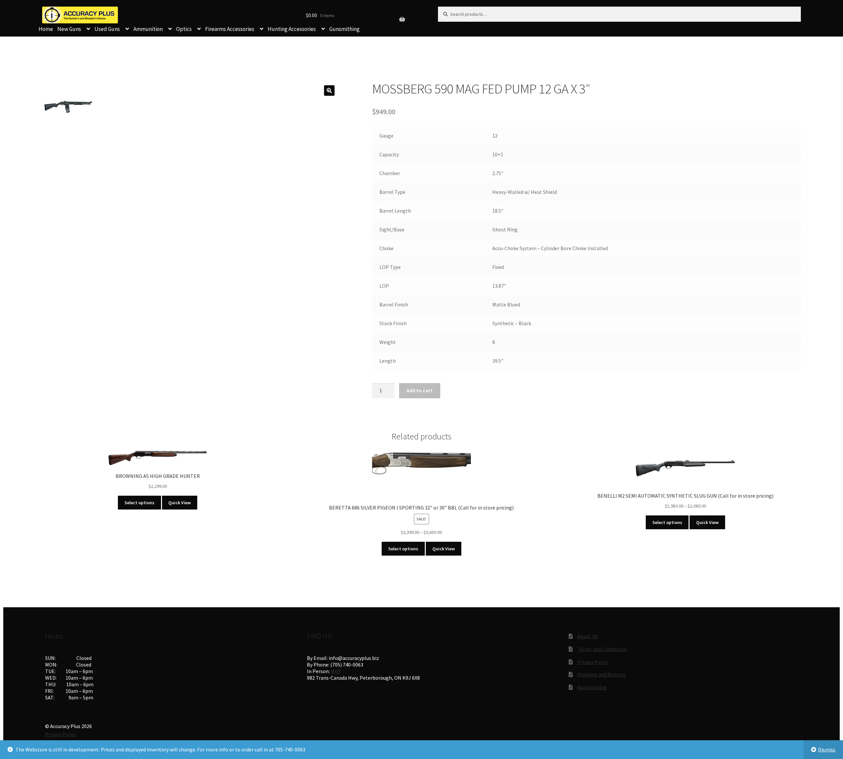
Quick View (179, 503)
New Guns (69, 29)
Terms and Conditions (602, 649)
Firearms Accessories (229, 29)
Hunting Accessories (292, 29)
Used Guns (107, 29)
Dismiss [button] (826, 749)
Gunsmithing (344, 29)
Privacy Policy (592, 662)
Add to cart (419, 390)
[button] (329, 90)
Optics (184, 29)
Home (46, 29)
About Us (587, 636)
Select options (139, 503)
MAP (336, 671)
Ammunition (148, 29)
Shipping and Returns (601, 674)
